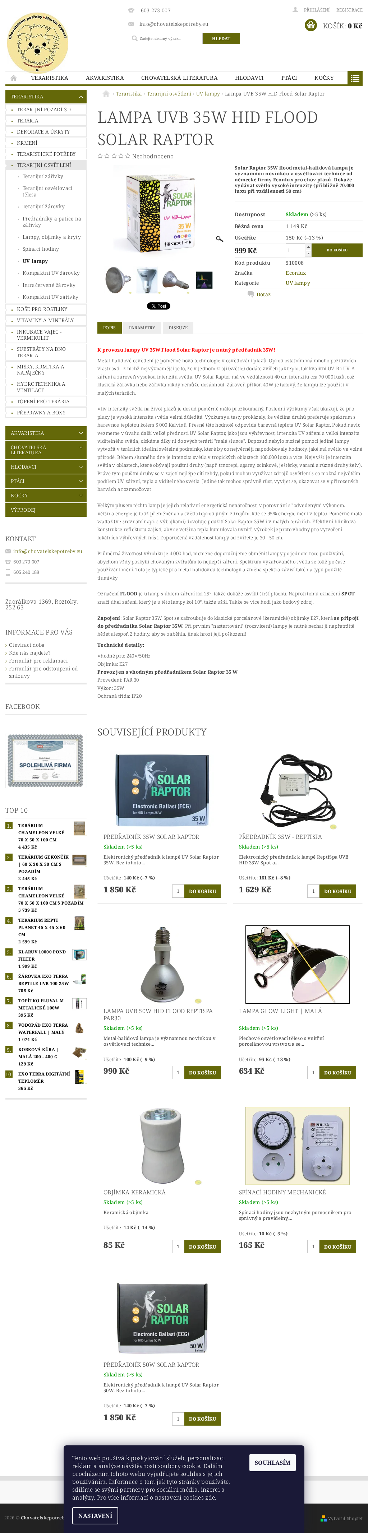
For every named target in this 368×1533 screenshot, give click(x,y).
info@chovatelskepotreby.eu (47, 551)
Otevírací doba (27, 644)
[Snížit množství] (308, 253)
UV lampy (35, 260)
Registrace (349, 10)
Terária (27, 120)
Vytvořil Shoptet (345, 1518)
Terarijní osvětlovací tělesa (48, 191)
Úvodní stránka (14, 77)
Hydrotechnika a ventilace (41, 387)
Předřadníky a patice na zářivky (52, 221)
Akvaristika (105, 77)
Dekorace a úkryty (43, 131)
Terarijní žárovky (44, 206)
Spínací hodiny (41, 248)
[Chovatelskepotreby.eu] (63, 43)
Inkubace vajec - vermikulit (39, 335)
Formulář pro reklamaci (38, 660)
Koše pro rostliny (42, 309)
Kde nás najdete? (29, 652)
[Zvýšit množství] (308, 246)
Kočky (324, 77)
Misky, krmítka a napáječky (40, 369)
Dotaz (264, 294)
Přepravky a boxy (41, 412)
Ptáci (289, 77)
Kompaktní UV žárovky (51, 272)
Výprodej (23, 509)
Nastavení (95, 1516)
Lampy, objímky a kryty (52, 236)
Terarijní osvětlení (44, 165)
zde (210, 1497)
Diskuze (178, 328)
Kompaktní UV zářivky (50, 296)
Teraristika (50, 77)
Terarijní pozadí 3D (44, 109)
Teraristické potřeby (46, 153)
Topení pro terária (43, 401)
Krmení (27, 142)
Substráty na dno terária (41, 352)
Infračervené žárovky (49, 285)
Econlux (296, 272)
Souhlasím (272, 1463)
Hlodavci (249, 77)
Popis (109, 328)
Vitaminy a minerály (45, 320)
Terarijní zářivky (43, 176)
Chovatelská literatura (179, 77)
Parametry (142, 328)
